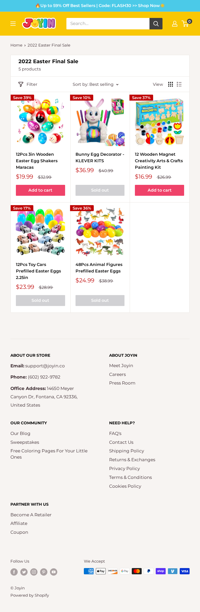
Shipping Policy (126, 450)
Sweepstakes (24, 442)
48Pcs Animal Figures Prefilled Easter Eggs (99, 268)
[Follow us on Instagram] (34, 572)
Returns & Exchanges (132, 459)
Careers (117, 374)
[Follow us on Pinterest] (43, 572)
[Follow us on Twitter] (24, 572)
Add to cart (40, 190)
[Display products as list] (179, 84)
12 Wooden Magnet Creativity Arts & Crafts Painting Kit (159, 161)
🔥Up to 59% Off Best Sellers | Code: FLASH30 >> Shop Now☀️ (100, 5)
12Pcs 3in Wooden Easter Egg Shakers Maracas (37, 161)
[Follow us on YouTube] (53, 572)
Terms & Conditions (130, 477)
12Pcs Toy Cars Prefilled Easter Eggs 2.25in (38, 271)
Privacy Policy (124, 468)
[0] (185, 24)
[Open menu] (13, 24)
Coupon (19, 532)
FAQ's (115, 433)
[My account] (174, 24)
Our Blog (20, 433)
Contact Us (121, 442)
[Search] (155, 23)
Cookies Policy (125, 486)
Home (16, 45)
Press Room (122, 383)
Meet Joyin (121, 365)
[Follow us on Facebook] (14, 572)
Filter (32, 84)
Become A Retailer (31, 514)
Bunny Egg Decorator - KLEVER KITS (100, 157)
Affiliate (18, 523)
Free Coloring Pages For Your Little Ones (49, 454)
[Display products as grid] (170, 84)
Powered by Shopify (29, 595)
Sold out (100, 190)
